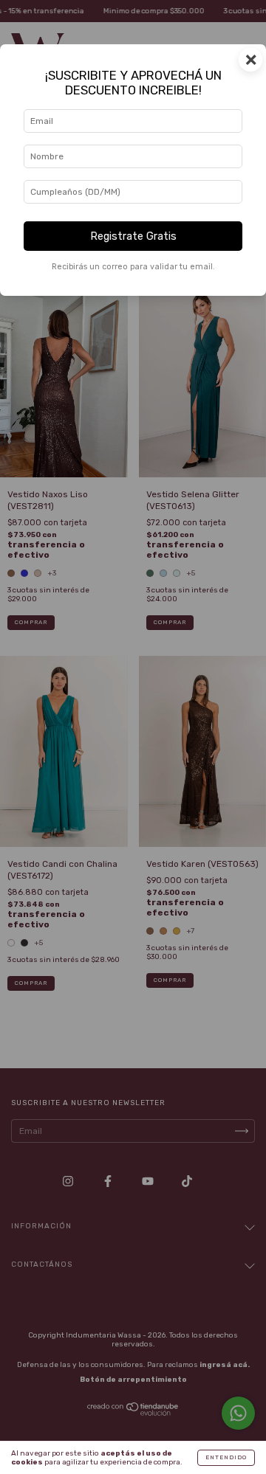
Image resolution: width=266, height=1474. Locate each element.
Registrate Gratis (133, 236)
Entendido (226, 1457)
